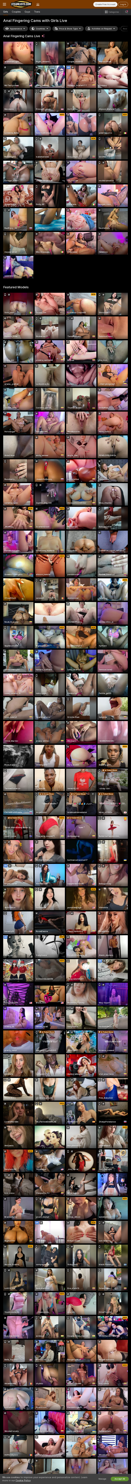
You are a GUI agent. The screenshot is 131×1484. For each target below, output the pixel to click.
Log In (123, 4)
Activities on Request (102, 28)
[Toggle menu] (4, 4)
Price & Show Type (68, 28)
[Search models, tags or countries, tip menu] (126, 12)
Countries (40, 28)
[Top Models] (38, 4)
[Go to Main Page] (21, 4)
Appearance (16, 28)
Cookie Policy (23, 1480)
